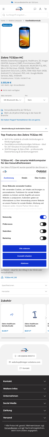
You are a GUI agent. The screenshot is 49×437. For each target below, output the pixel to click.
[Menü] (3, 9)
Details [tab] (24, 178)
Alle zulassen (24, 248)
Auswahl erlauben (24, 256)
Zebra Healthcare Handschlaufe (31, 325)
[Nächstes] (46, 318)
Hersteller (6, 291)
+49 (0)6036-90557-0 (26, 356)
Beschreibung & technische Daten (16, 129)
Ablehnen (24, 263)
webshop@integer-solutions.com (26, 362)
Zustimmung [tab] (9, 178)
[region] (24, 37)
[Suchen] (3, 14)
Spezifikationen (8, 285)
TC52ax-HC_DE (10, 277)
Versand (7, 417)
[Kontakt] (35, 9)
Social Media (9, 403)
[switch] (43, 224)
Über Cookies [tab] (40, 178)
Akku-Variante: (6, 96)
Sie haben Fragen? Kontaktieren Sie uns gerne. (20, 120)
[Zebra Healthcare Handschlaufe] (35, 314)
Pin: (26, 96)
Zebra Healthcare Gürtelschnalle (8, 325)
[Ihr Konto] (40, 9)
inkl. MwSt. (13, 85)
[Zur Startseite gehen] (19, 9)
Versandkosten (10, 428)
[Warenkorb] (45, 9)
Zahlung (7, 410)
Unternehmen (10, 396)
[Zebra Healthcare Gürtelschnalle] (12, 314)
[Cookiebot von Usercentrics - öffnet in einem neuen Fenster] (36, 171)
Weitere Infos (10, 388)
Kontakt (26, 368)
